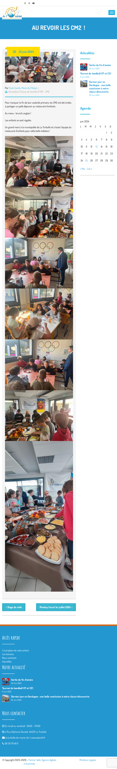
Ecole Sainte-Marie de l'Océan (23, 87)
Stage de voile (14, 607)
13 (96, 146)
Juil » (89, 168)
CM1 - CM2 (45, 91)
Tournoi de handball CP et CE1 (95, 73)
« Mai (82, 168)
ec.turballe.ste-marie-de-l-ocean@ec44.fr (25, 737)
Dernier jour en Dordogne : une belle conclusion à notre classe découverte (100, 86)
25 (86, 160)
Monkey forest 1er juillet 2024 (55, 607)
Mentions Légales (87, 759)
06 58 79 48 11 (11, 743)
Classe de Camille (28, 91)
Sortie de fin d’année (100, 65)
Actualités (13, 91)
